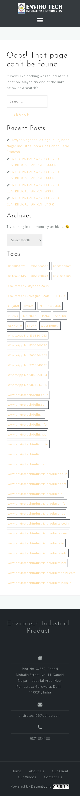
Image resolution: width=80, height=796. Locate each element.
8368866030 (39, 266)
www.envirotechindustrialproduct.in (35, 494)
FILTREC (60, 296)
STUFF (31, 325)
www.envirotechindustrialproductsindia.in (40, 583)
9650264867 (62, 266)
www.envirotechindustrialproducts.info (37, 553)
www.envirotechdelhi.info (27, 424)
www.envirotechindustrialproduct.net (36, 513)
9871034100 (62, 276)
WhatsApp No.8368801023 (27, 335)
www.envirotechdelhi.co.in (28, 395)
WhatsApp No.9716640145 (27, 365)
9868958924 (39, 276)
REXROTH (15, 325)
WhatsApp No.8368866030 (27, 345)
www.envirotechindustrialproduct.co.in (37, 474)
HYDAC (29, 306)
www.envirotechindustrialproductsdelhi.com (42, 573)
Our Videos (27, 777)
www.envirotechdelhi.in (26, 414)
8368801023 (17, 266)
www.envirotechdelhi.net (27, 434)
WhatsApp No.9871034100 (27, 385)
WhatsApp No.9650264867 (27, 355)
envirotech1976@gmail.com (29, 296)
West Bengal (50, 325)
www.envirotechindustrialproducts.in (36, 543)
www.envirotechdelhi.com (27, 405)
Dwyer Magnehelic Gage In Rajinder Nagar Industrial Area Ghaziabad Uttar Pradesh (38, 146)
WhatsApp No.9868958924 (27, 375)
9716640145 (17, 276)
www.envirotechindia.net (27, 464)
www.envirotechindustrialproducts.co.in (38, 523)
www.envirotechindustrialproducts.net (37, 563)
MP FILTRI (30, 316)
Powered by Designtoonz (31, 786)
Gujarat (13, 306)
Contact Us (53, 777)
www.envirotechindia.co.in (28, 444)
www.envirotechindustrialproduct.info (37, 503)
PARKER (60, 316)
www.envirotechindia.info (27, 454)
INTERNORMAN (50, 306)
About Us (36, 771)
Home (16, 771)
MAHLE (13, 316)
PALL (46, 316)
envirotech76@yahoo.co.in (28, 286)
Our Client (60, 771)
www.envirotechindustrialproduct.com (37, 484)
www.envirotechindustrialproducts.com (38, 533)
